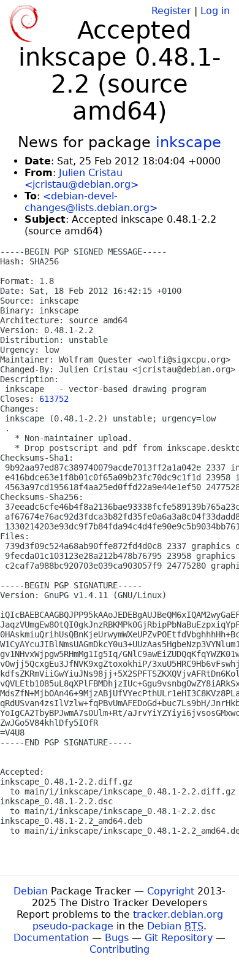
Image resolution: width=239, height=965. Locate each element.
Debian (30, 891)
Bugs (117, 938)
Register (171, 11)
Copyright (170, 891)
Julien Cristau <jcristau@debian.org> (81, 178)
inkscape (188, 142)
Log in (215, 11)
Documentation (51, 938)
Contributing (119, 949)
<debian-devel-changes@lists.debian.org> (91, 201)
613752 (54, 399)
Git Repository (179, 938)
